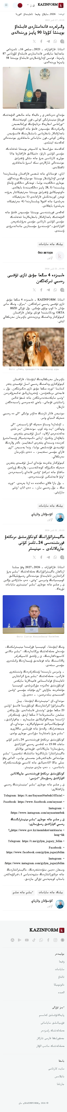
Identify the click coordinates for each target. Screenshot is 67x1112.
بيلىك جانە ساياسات (51, 245)
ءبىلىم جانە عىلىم (23, 893)
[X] (34, 42)
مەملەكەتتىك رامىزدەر (52, 1031)
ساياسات (59, 970)
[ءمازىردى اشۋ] (6, 5)
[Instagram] (62, 42)
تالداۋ (61, 978)
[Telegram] (48, 42)
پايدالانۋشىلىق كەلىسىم (51, 1016)
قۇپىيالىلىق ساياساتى (52, 1023)
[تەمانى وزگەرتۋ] (18, 5)
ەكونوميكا (59, 985)
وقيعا (37, 15)
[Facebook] (41, 42)
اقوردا (18, 15)
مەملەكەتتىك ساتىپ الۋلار (50, 1047)
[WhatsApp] (55, 42)
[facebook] (48, 940)
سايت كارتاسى (56, 1069)
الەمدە (61, 993)
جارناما (60, 1085)
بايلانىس (59, 1077)
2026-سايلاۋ (49, 15)
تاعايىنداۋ (28, 15)
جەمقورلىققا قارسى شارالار (50, 1039)
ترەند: (61, 14)
